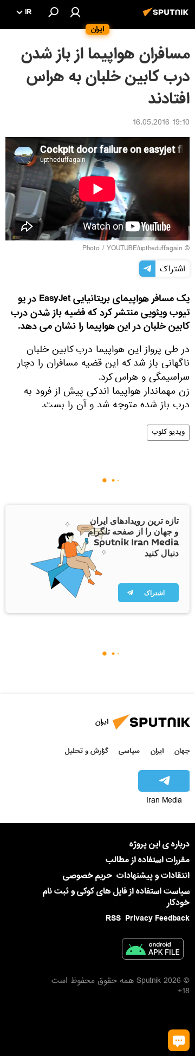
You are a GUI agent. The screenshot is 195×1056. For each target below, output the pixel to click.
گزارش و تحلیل (86, 751)
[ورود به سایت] (75, 12)
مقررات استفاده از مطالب (148, 860)
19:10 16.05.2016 (161, 123)
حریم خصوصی (87, 875)
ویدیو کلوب (168, 432)
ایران (157, 751)
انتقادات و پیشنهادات (153, 876)
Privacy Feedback (157, 919)
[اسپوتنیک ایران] (167, 17)
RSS (113, 918)
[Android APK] (153, 951)
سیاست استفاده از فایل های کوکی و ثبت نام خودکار (116, 897)
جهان (182, 751)
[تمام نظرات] (179, 1040)
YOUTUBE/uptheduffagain (144, 249)
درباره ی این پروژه (159, 844)
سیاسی (129, 751)
